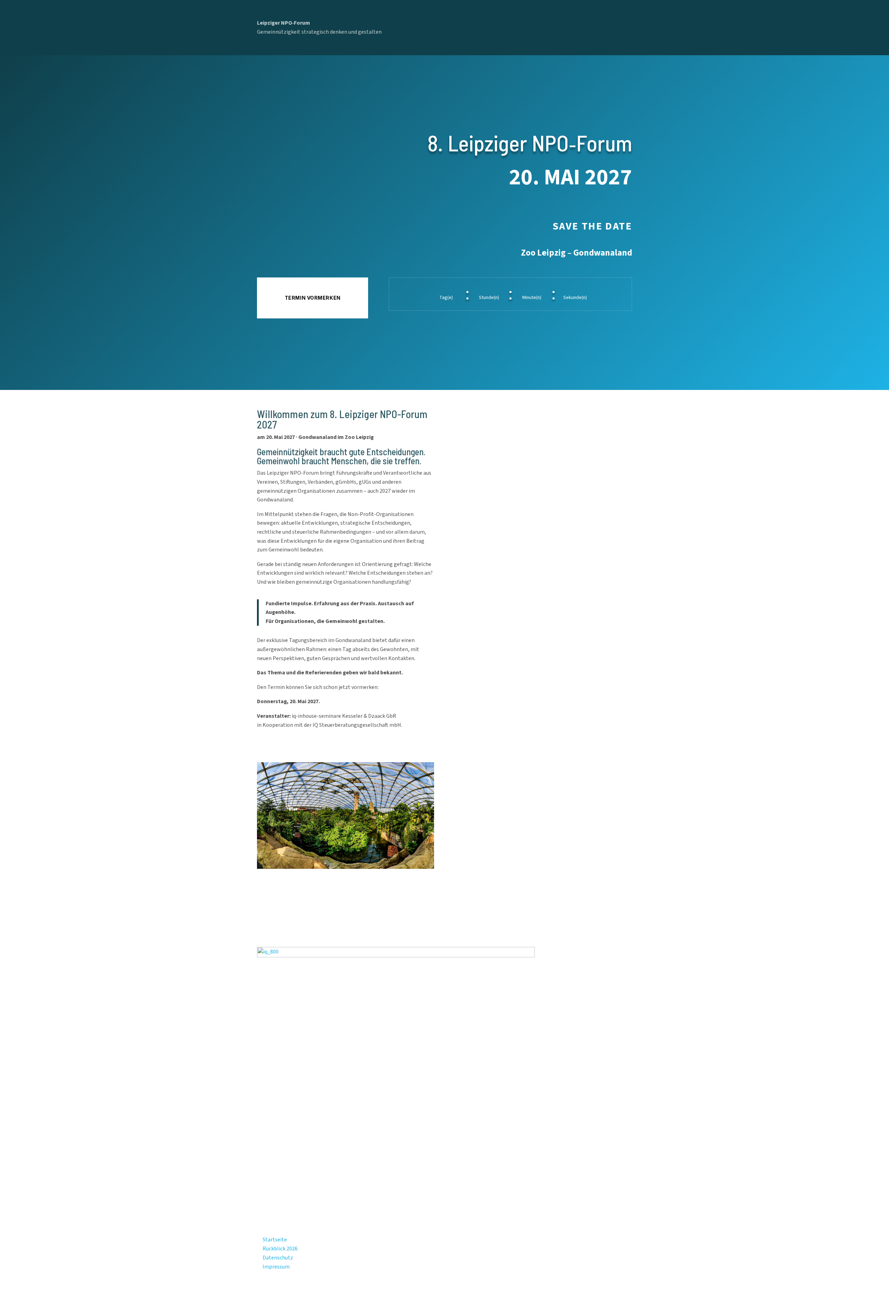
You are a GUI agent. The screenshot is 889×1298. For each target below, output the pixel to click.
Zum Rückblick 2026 (290, 746)
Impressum (276, 1267)
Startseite (275, 1239)
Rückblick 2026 (280, 1249)
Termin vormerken (313, 298)
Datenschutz (278, 1258)
